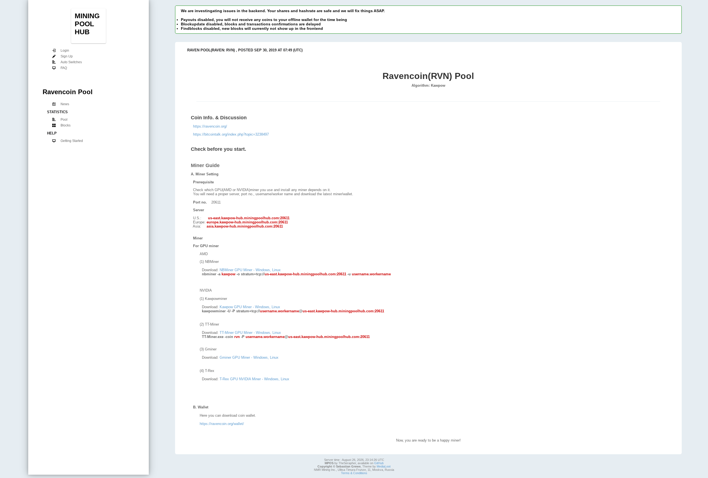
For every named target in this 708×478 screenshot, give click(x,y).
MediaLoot (384, 466)
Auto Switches (71, 62)
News (65, 104)
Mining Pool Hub (87, 24)
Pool (64, 120)
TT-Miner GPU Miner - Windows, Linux (250, 333)
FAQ (64, 68)
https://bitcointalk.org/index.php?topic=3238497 (231, 134)
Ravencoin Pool (68, 92)
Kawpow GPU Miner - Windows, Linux (250, 307)
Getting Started (72, 141)
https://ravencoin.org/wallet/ (222, 424)
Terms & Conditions (354, 473)
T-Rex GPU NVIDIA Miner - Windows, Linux (254, 379)
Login (65, 50)
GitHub (379, 463)
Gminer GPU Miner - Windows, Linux (249, 357)
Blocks (66, 125)
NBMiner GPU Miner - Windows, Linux (250, 270)
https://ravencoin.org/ (210, 126)
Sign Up (67, 56)
